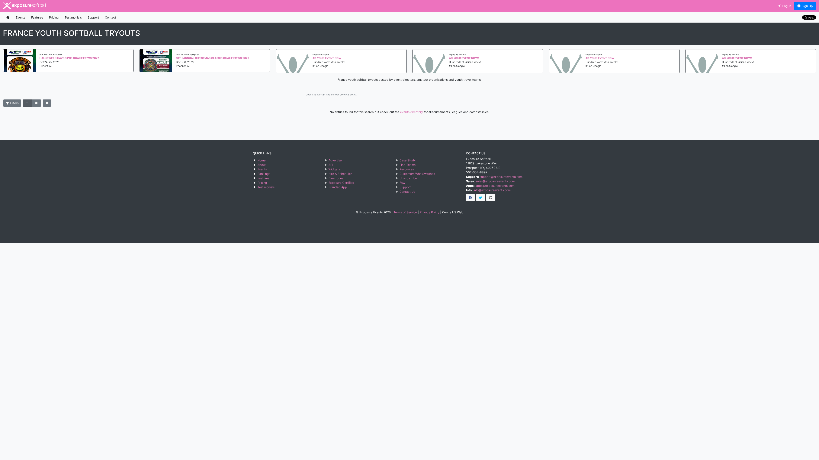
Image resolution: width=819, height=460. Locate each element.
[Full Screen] (47, 103)
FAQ (402, 182)
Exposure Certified (341, 182)
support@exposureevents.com (501, 176)
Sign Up (807, 6)
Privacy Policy (429, 212)
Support (93, 17)
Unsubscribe (408, 178)
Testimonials (73, 17)
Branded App (337, 187)
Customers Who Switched (417, 173)
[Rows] (27, 103)
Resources (406, 169)
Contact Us (407, 191)
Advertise (335, 160)
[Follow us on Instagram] (490, 197)
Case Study (407, 160)
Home (261, 160)
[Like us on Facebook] (470, 197)
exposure (28, 5)
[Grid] (36, 103)
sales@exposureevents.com (495, 181)
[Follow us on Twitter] (480, 197)
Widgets (334, 169)
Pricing (54, 17)
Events (20, 17)
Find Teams (407, 165)
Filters (14, 103)
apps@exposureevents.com (494, 185)
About (261, 165)
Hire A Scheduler (340, 173)
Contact (110, 17)
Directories (335, 178)
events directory (411, 112)
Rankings (263, 173)
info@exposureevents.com (492, 190)
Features (37, 17)
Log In (786, 6)
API (330, 165)
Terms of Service (405, 212)
